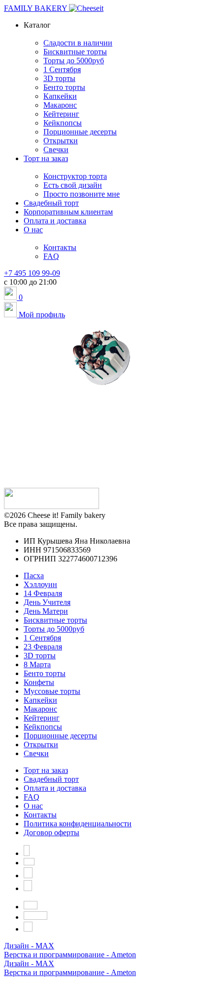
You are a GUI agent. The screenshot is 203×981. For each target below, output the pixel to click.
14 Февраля (43, 593)
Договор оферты (51, 832)
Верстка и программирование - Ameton (70, 954)
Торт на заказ (46, 770)
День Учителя (47, 602)
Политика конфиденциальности (78, 823)
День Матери (46, 611)
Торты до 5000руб (54, 629)
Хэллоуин (40, 584)
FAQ (31, 797)
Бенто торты (45, 673)
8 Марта (37, 664)
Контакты (40, 814)
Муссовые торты (52, 691)
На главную (102, 456)
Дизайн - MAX (29, 945)
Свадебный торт (51, 779)
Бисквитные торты (55, 620)
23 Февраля (43, 646)
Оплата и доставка (55, 788)
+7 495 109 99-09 (32, 273)
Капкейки (40, 700)
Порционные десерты (60, 735)
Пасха (34, 575)
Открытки (41, 744)
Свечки (36, 753)
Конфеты (39, 682)
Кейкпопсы (43, 727)
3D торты (40, 655)
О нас (33, 806)
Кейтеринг (42, 718)
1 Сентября (42, 638)
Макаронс (40, 709)
